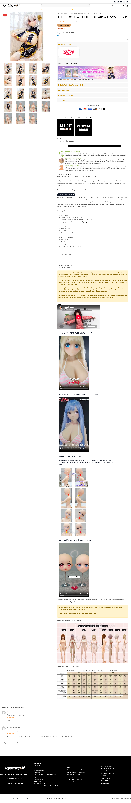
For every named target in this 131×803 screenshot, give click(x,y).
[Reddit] (124, 2)
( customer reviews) (71, 22)
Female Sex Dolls (71, 13)
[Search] (89, 5)
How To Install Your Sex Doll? (75, 770)
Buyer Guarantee (39, 777)
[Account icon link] (127, 6)
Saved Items (37, 781)
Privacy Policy (37, 772)
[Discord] (121, 2)
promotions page (68, 80)
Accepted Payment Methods (75, 779)
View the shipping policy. (84, 222)
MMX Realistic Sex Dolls (107, 771)
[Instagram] (20, 798)
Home (58, 13)
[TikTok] (127, 2)
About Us (36, 768)
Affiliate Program (38, 779)
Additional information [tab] (17, 707)
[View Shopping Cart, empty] (123, 5)
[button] (44, 9)
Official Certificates (39, 770)
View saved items (61, 28)
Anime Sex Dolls (105, 778)
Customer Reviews (72, 782)
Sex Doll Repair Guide (73, 774)
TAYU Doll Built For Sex (107, 768)
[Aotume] (69, 52)
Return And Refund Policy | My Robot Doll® (46, 786)
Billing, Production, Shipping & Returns (45, 774)
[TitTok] (24, 798)
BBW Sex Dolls (105, 783)
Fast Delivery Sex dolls (107, 773)
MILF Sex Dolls (105, 780)
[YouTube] (17, 798)
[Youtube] (118, 2)
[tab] (92, 62)
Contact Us (37, 765)
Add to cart (94, 146)
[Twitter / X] (115, 2)
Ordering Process (72, 777)
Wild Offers (104, 776)
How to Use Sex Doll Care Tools (76, 772)
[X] (13, 798)
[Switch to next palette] (3, 1)
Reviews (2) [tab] (5, 707)
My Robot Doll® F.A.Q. (40, 783)
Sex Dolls (63, 13)
